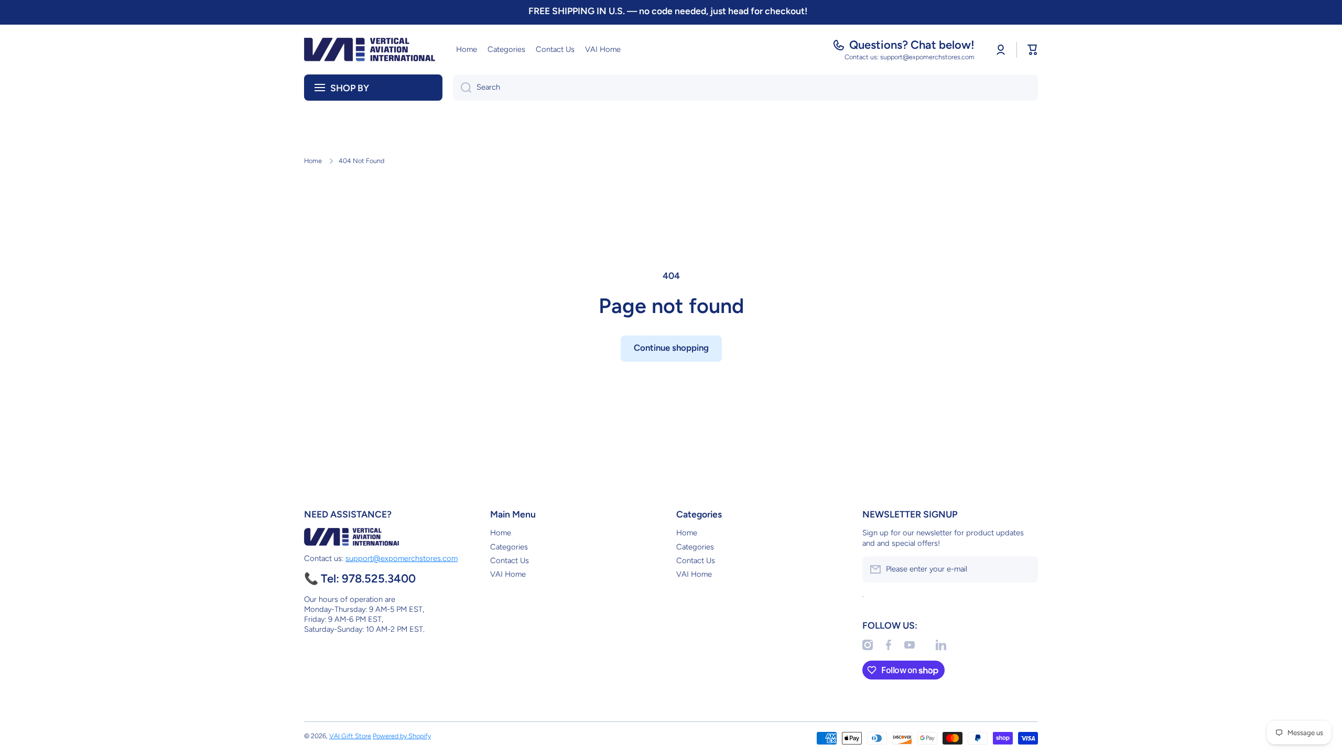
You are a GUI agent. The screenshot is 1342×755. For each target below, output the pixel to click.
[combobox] (745, 87)
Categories (509, 547)
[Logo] (369, 49)
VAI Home (508, 574)
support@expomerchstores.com (401, 558)
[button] (1032, 50)
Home (313, 161)
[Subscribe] (1025, 569)
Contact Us (509, 560)
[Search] (462, 87)
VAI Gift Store (350, 736)
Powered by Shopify (402, 736)
